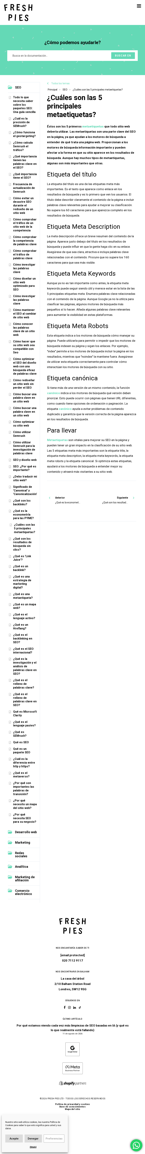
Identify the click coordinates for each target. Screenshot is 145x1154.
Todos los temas (60, 83)
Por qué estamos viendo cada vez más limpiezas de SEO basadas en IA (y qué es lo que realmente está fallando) (73, 1028)
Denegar (33, 1138)
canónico (53, 393)
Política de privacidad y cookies (72, 1104)
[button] (139, 6)
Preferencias (54, 1138)
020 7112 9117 (72, 960)
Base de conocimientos (72, 1106)
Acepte (14, 1138)
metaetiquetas (93, 126)
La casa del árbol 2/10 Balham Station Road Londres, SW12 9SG (72, 984)
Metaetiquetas (57, 440)
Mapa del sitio (72, 1109)
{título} (33, 1147)
